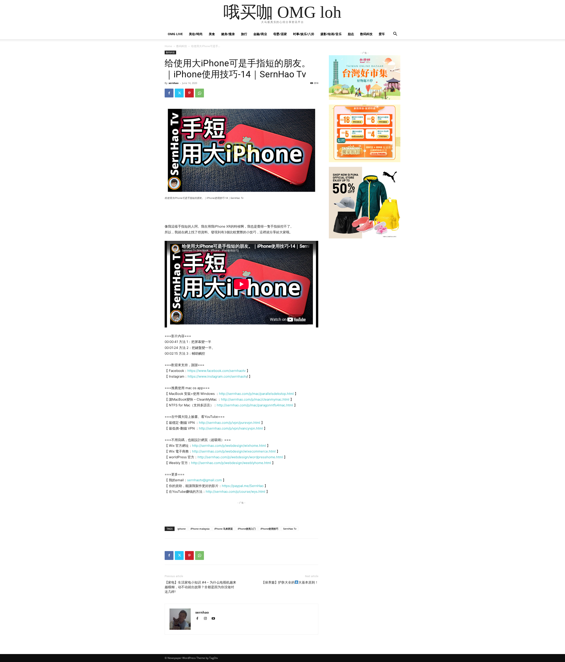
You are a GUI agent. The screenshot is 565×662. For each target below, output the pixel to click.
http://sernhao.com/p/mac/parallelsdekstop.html (256, 394)
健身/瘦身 (228, 34)
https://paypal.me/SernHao (243, 486)
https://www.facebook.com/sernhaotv (217, 371)
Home (168, 46)
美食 (212, 34)
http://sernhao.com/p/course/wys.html (235, 491)
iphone (181, 528)
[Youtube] (214, 618)
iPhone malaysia (199, 528)
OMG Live (175, 34)
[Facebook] (169, 93)
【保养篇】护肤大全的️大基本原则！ (290, 582)
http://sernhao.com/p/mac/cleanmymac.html (255, 399)
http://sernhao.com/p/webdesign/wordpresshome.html (241, 457)
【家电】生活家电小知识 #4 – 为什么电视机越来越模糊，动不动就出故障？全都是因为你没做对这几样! (200, 587)
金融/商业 (260, 34)
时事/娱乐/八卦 (303, 34)
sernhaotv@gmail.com (204, 480)
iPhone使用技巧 (269, 528)
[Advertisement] (241, 212)
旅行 (244, 34)
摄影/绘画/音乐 (331, 34)
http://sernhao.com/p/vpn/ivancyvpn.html (231, 428)
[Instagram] (207, 618)
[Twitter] (179, 93)
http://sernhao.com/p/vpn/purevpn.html (229, 422)
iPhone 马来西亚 (223, 528)
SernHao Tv (289, 528)
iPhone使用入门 (247, 528)
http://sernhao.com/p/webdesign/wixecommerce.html (234, 451)
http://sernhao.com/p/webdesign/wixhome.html (229, 445)
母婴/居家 (280, 34)
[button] (395, 34)
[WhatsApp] (199, 93)
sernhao (174, 83)
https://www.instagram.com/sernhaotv (217, 376)
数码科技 (366, 34)
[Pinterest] (189, 93)
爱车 (382, 34)
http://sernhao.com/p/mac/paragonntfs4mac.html (255, 405)
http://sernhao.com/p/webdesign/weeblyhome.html (231, 463)
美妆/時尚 (196, 34)
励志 (351, 34)
